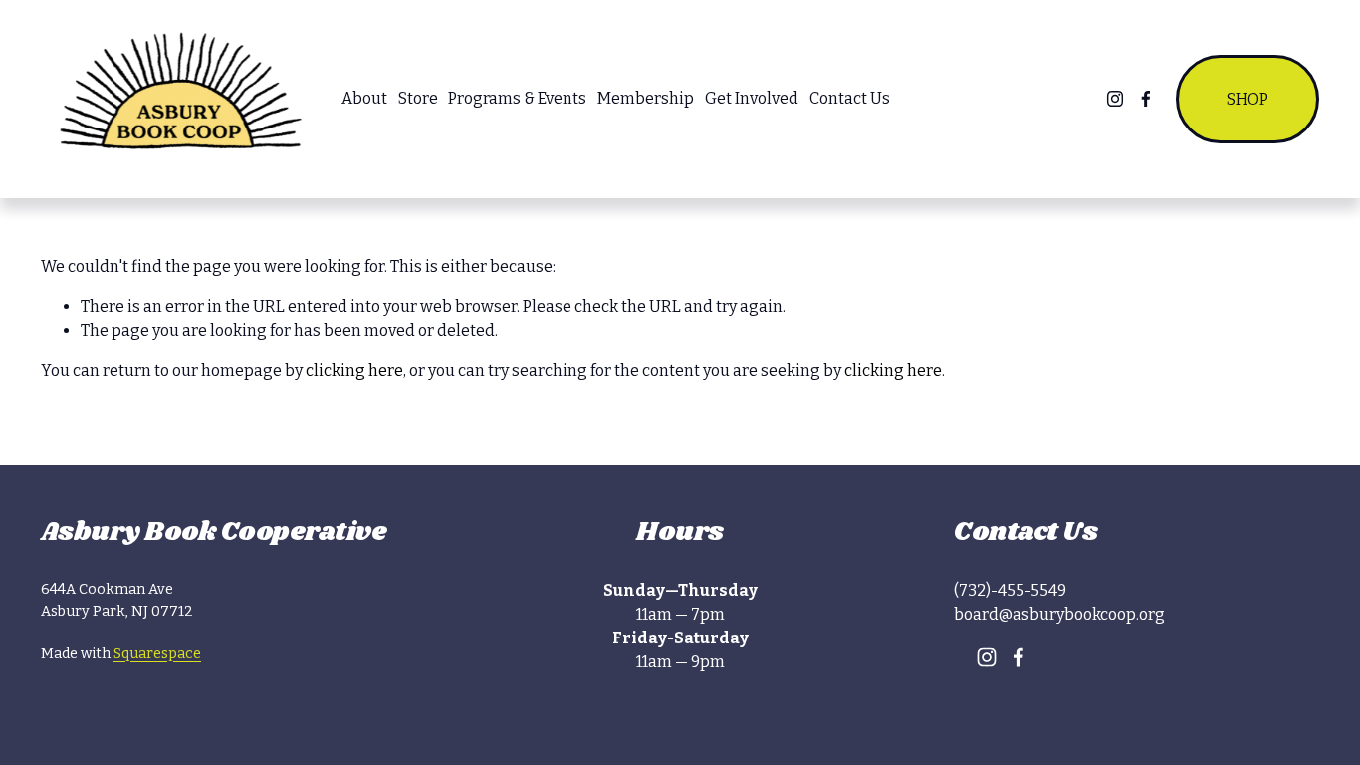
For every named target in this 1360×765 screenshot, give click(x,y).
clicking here (354, 370)
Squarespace (157, 653)
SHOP (1247, 99)
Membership (645, 98)
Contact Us (849, 98)
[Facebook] (1146, 99)
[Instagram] (1115, 99)
